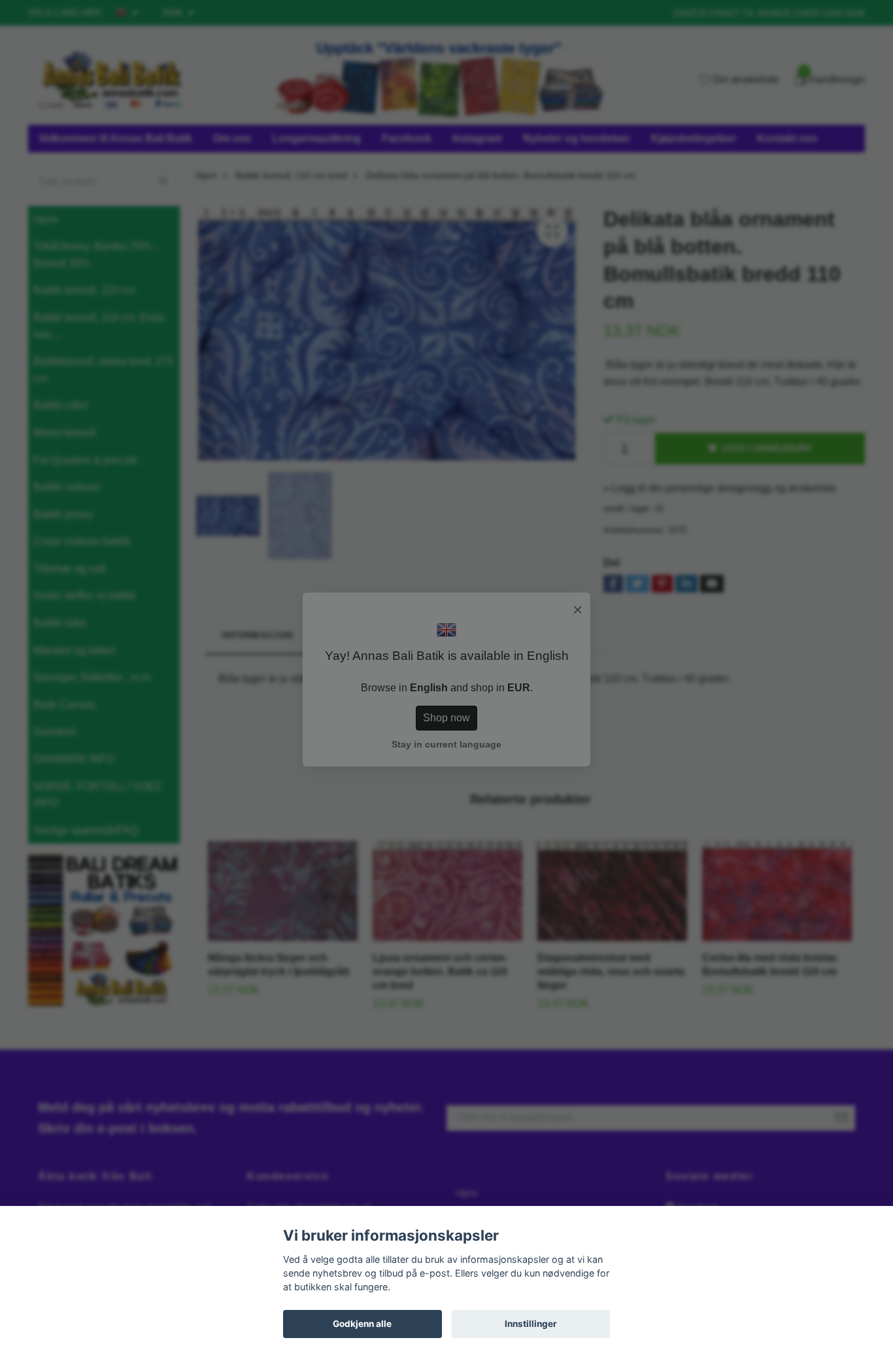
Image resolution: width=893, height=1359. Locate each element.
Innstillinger (531, 1323)
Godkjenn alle (362, 1323)
